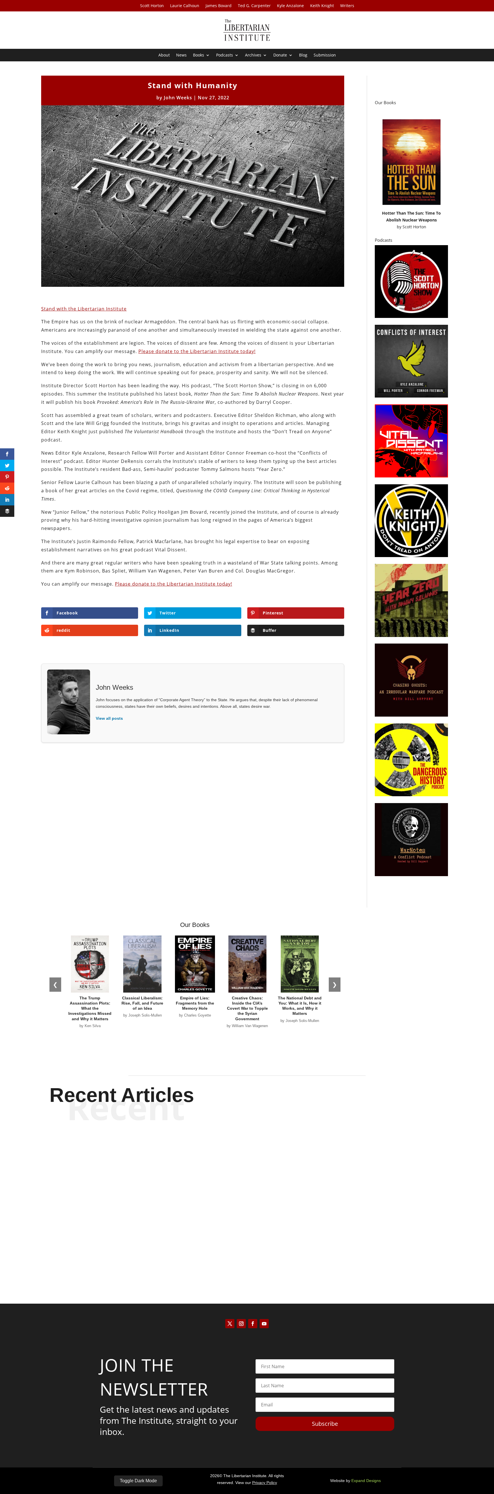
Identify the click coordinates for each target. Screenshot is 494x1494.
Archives (253, 55)
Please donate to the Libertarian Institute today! (197, 351)
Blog (303, 55)
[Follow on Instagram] (241, 1323)
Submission (325, 55)
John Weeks (178, 97)
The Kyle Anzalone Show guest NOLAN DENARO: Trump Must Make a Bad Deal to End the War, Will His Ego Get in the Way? (247, 1148)
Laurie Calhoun (184, 6)
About (164, 55)
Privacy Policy (264, 1482)
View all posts (109, 718)
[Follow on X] (229, 1323)
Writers (347, 6)
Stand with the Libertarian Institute (84, 309)
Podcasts (224, 55)
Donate (280, 55)
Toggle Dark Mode (138, 1480)
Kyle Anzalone (290, 6)
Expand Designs (366, 1480)
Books (198, 55)
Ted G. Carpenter (254, 6)
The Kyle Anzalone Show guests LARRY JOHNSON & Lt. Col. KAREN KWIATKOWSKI (247, 1243)
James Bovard (219, 6)
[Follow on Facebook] (252, 1323)
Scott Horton (152, 6)
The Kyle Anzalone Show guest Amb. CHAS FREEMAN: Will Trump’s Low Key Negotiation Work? (247, 1195)
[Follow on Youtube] (264, 1323)
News (181, 55)
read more (247, 1168)
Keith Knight (322, 6)
